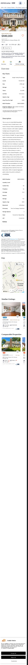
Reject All (13, 657)
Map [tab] (11, 64)
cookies (6, 643)
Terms (4, 648)
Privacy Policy (11, 648)
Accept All (13, 653)
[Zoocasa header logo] (8, 3)
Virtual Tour (7, 48)
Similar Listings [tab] (20, 64)
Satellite (20, 264)
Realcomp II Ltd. (14, 239)
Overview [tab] (3, 64)
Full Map (20, 290)
